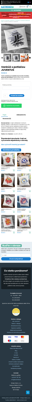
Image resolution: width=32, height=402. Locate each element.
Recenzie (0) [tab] (7, 118)
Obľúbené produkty (16, 368)
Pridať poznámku (7, 85)
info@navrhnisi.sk (16, 379)
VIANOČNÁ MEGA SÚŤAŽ (16, 348)
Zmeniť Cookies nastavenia (16, 362)
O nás (16, 353)
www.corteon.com (22, 400)
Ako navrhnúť (16, 321)
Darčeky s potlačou (10, 20)
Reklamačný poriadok (16, 330)
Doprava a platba (16, 328)
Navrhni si (16, 357)
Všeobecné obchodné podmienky (16, 332)
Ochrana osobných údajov (16, 364)
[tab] (9, 114)
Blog (16, 350)
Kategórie (17, 10)
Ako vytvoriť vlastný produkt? (13, 144)
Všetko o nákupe (16, 323)
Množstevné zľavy (16, 326)
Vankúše (17, 20)
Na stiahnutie (16, 366)
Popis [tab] (4, 115)
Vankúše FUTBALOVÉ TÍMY (12, 101)
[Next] (30, 58)
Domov (3, 20)
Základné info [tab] (21, 115)
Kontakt (16, 355)
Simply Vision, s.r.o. (25, 398)
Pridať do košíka (17, 96)
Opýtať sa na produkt (12, 105)
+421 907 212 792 (16, 377)
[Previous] (2, 58)
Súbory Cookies (16, 359)
